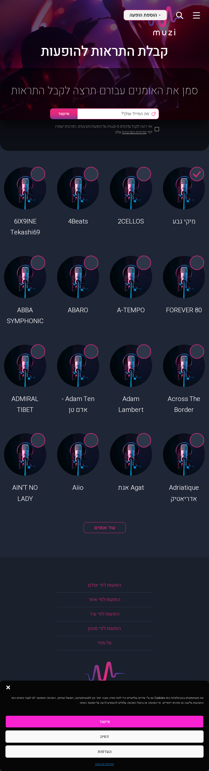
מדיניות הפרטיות (134, 132)
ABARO (78, 310)
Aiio (78, 487)
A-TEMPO (131, 310)
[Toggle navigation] (193, 15)
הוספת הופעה (145, 15)
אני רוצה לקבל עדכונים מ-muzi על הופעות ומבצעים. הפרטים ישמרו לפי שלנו (103, 129)
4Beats (78, 221)
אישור (104, 722)
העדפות (105, 752)
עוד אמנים (104, 527)
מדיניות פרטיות (104, 764)
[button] (8, 687)
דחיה (104, 737)
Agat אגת (131, 487)
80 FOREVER (184, 310)
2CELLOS (131, 221)
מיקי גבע (184, 221)
